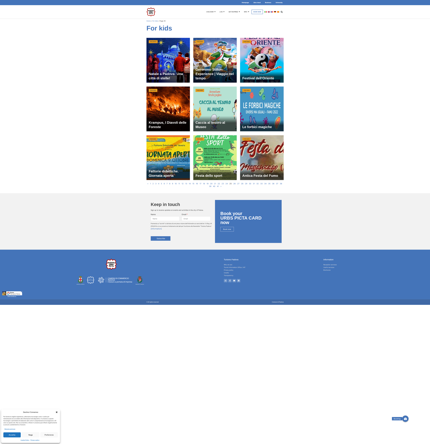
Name (153, 214)
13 (186, 183)
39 (210, 186)
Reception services (330, 265)
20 (211, 183)
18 (204, 183)
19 (208, 183)
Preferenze (49, 435)
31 (254, 183)
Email (184, 214)
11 (179, 183)
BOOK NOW (257, 12)
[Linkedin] (238, 280)
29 (246, 183)
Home (148, 21)
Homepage (245, 2)
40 (214, 186)
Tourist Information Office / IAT (234, 267)
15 (193, 183)
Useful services (328, 267)
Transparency (228, 275)
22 (219, 183)
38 (281, 183)
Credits (226, 273)
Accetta (12, 435)
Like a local (257, 2)
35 (269, 183)
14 (190, 183)
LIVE (221, 12)
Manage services (9, 429)
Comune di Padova (278, 302)
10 (176, 183)
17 (200, 183)
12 (183, 183)
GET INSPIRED (233, 12)
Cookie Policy (25, 440)
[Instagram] (225, 280)
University (279, 2)
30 (250, 183)
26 (234, 183)
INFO (245, 12)
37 (277, 183)
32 (257, 183)
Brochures (327, 270)
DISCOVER (210, 12)
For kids (155, 21)
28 (242, 183)
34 (265, 183)
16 (197, 183)
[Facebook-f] (230, 280)
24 (227, 183)
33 (261, 183)
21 (215, 183)
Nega (30, 435)
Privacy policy (34, 440)
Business (268, 2)
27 (238, 183)
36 (273, 183)
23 (223, 183)
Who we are (228, 265)
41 (218, 186)
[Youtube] (234, 280)
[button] (57, 412)
